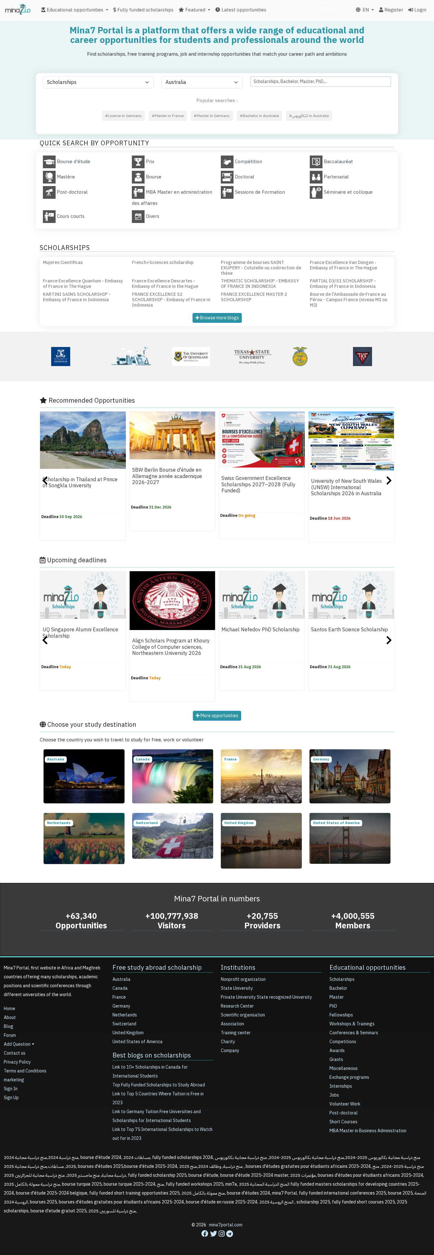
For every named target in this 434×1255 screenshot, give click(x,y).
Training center (236, 1033)
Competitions (342, 1041)
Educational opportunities (367, 967)
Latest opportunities (243, 9)
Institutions (238, 967)
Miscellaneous (343, 1068)
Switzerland (124, 1024)
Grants (336, 1059)
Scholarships (342, 979)
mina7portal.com (225, 1225)
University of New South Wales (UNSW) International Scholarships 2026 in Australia (346, 488)
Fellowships (341, 1015)
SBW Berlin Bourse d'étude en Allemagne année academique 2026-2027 (167, 477)
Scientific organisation (243, 1015)
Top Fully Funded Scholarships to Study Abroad (158, 1085)
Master (336, 997)
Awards (337, 1050)
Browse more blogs (219, 318)
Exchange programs (349, 1077)
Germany (121, 1006)
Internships (340, 1086)
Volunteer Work (344, 1104)
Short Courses (343, 1122)
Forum (10, 1035)
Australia (121, 979)
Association (232, 1024)
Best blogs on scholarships (151, 1055)
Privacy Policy (17, 1062)
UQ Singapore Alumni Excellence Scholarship (80, 633)
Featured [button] (194, 9)
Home (9, 1008)
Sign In (10, 1088)
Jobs (334, 1095)
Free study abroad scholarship (157, 967)
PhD (333, 1006)
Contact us (14, 1053)
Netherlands (124, 1015)
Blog (8, 1026)
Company (230, 1050)
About (10, 1017)
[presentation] (45, 481)
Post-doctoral (343, 1113)
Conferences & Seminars (353, 1033)
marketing (338, 8)
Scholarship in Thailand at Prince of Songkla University (80, 482)
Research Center (237, 1006)
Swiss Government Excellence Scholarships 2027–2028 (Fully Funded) (258, 485)
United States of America (137, 1041)
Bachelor (338, 988)
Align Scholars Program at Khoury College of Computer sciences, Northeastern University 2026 (171, 647)
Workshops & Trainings (352, 1024)
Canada (120, 988)
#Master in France (168, 116)
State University (237, 988)
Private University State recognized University (266, 997)
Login (419, 9)
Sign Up (11, 1097)
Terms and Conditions (25, 1071)
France (119, 997)
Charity (228, 1041)
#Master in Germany (212, 116)
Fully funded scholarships (144, 9)
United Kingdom (128, 1033)
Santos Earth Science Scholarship (349, 630)
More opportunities (219, 715)
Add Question (17, 1044)
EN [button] (365, 9)
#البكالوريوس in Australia (309, 116)
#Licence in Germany (123, 116)
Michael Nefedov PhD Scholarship (260, 630)
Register (393, 9)
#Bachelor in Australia (259, 116)
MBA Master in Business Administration (367, 1130)
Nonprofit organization (243, 979)
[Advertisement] (217, 1240)
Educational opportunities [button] (74, 9)
